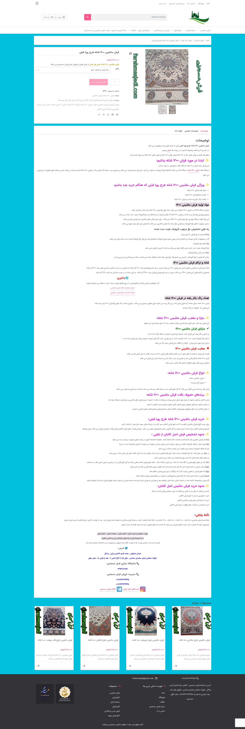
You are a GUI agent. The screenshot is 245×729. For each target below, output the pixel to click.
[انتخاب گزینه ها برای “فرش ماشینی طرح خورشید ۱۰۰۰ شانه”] (129, 609)
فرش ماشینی (198, 40)
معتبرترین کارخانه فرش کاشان (108, 109)
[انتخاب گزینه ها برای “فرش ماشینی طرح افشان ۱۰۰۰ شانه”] (83, 609)
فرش (169, 150)
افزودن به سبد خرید (98, 82)
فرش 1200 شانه (186, 40)
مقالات (162, 702)
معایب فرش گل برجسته (46, 104)
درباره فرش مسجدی (176, 3)
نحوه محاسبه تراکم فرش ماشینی (122, 292)
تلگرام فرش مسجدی (108, 589)
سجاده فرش (115, 702)
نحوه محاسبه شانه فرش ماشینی (122, 287)
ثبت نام (47, 17)
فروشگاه (201, 3)
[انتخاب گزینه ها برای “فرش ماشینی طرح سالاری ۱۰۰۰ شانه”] (175, 609)
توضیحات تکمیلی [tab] (191, 131)
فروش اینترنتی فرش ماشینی (108, 104)
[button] (130, 53)
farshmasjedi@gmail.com (143, 678)
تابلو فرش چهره (114, 715)
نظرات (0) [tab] (178, 131)
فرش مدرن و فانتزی (112, 711)
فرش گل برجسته (64, 100)
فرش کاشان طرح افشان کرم (82, 100)
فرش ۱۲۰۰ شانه (193, 170)
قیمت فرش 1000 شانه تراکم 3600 (84, 104)
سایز (117, 68)
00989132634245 (188, 678)
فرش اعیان (108, 100)
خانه (208, 3)
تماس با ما (191, 3)
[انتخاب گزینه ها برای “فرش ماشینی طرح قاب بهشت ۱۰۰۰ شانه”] (37, 609)
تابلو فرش (116, 697)
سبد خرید (162, 3)
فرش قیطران (98, 100)
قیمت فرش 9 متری (63, 104)
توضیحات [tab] (204, 131)
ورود (60, 17)
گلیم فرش (116, 706)
